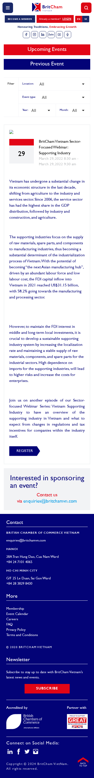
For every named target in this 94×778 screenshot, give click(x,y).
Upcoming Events (47, 49)
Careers (12, 619)
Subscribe (47, 688)
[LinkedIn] (42, 34)
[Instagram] (34, 34)
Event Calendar (17, 614)
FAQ (9, 624)
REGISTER (25, 451)
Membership (15, 608)
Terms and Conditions (22, 635)
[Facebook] (26, 34)
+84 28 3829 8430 (19, 583)
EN (78, 19)
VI (85, 19)
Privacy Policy (16, 630)
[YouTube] (59, 34)
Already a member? (55, 19)
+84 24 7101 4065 (19, 562)
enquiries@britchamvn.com (50, 501)
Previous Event (47, 64)
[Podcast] (67, 34)
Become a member (20, 19)
